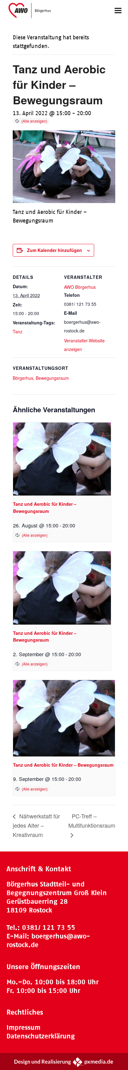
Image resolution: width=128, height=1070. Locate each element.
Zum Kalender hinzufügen (54, 250)
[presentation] (62, 459)
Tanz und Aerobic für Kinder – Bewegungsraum (63, 765)
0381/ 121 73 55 (48, 927)
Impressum (23, 1027)
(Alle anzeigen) (34, 120)
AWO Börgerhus (80, 287)
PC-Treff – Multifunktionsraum (91, 820)
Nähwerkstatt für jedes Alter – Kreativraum (36, 825)
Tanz (17, 331)
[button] (118, 10)
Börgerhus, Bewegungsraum (41, 378)
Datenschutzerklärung (41, 1036)
